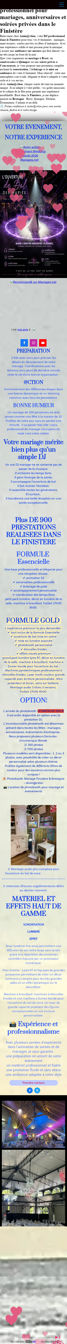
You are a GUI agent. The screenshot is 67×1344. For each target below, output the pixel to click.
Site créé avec (17, 1341)
